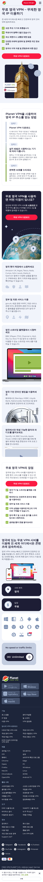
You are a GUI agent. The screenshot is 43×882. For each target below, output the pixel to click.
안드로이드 (27, 751)
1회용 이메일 (27, 815)
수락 (21, 879)
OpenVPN (6, 777)
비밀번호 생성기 (7, 815)
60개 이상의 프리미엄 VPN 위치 (10, 741)
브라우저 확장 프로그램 (31, 757)
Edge (25, 761)
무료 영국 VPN (7, 734)
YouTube (8, 849)
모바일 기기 (6, 751)
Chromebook (7, 774)
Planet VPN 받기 (29, 3)
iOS (3, 754)
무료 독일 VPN (7, 737)
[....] (4, 2)
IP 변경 (4, 718)
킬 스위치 (26, 718)
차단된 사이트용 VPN (30, 796)
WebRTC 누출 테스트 (31, 808)
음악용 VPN (6, 789)
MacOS (4, 771)
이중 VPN (5, 721)
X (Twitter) (35, 845)
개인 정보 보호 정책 (9, 834)
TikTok (7, 854)
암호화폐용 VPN (29, 799)
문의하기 (5, 824)
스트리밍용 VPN (8, 786)
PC (24, 764)
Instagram (21, 849)
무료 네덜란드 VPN (30, 734)
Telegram (9, 845)
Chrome (5, 761)
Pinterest (34, 849)
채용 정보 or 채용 (8, 827)
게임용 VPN (27, 789)
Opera (4, 764)
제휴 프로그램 (28, 827)
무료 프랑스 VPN (29, 737)
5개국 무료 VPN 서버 (9, 730)
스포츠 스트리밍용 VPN (31, 786)
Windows (26, 767)
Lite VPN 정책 (28, 834)
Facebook (22, 845)
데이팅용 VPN (7, 799)
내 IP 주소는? (28, 812)
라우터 (25, 774)
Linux (25, 771)
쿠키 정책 (24, 875)
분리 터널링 (27, 715)
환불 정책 (26, 830)
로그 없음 (5, 715)
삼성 (24, 754)
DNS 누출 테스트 (8, 808)
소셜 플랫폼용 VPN (9, 793)
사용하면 (32, 205)
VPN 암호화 (27, 721)
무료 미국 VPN (28, 730)
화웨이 (4, 757)
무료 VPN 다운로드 (21, 56)
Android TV (27, 777)
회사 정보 (26, 824)
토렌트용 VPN (28, 793)
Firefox (4, 767)
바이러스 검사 (7, 812)
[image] (6, 619)
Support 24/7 (7, 837)
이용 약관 (5, 830)
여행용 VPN (6, 796)
